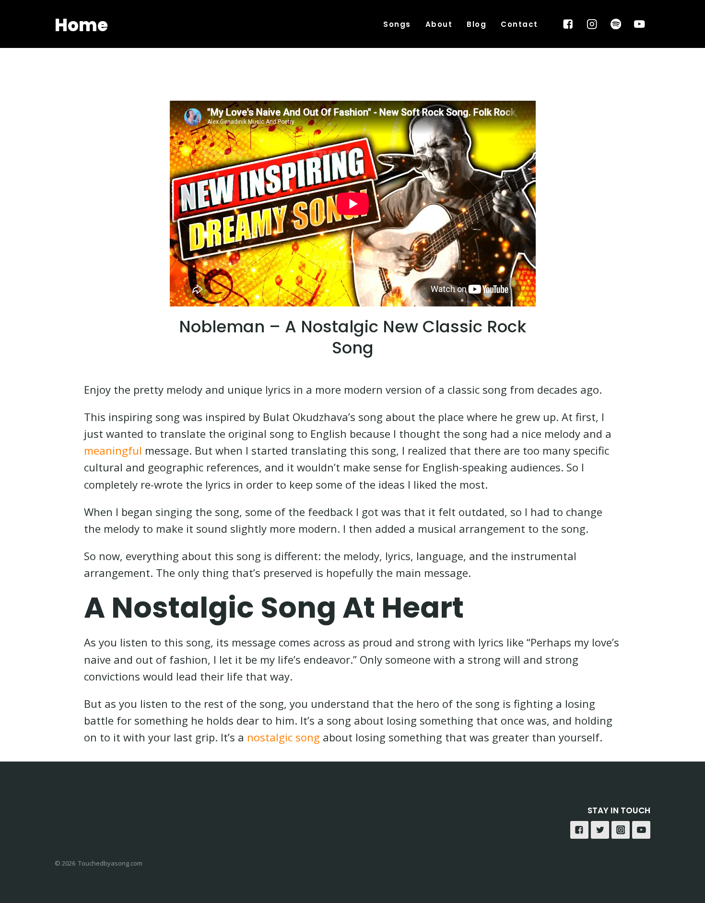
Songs (397, 24)
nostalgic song (283, 737)
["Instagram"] (592, 24)
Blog (476, 24)
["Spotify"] (615, 24)
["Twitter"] (600, 830)
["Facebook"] (568, 24)
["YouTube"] (639, 24)
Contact (519, 24)
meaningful (113, 450)
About (439, 24)
